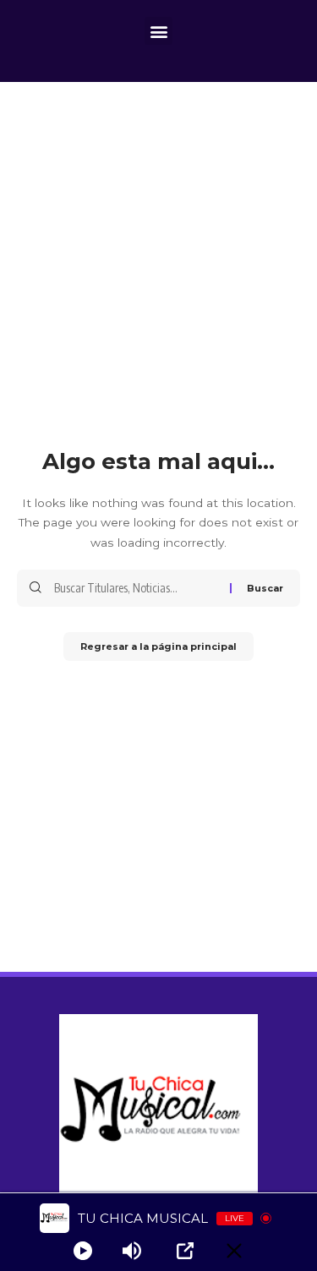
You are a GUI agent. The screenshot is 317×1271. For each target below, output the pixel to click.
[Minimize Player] (234, 1251)
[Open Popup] (185, 1251)
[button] (158, 31)
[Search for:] (135, 588)
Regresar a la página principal (158, 646)
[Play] (83, 1251)
